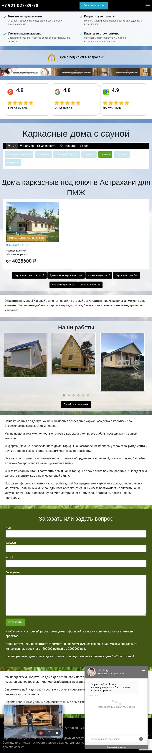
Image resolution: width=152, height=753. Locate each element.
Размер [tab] (28, 146)
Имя (8, 527)
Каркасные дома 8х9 (126, 275)
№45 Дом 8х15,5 (17, 245)
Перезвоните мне (93, 5)
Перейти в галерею (75, 404)
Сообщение (12, 572)
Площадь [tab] (70, 146)
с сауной (105, 154)
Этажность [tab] (48, 146)
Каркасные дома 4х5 (99, 275)
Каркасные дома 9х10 (63, 284)
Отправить (15, 622)
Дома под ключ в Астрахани (82, 57)
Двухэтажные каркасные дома (66, 275)
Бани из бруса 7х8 (90, 284)
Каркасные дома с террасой (29, 275)
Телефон (11, 542)
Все (85, 146)
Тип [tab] (13, 146)
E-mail (9, 557)
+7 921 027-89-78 (20, 5)
